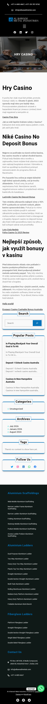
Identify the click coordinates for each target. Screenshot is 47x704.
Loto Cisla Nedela (10, 229)
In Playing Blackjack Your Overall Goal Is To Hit (22, 345)
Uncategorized (16, 409)
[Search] (37, 323)
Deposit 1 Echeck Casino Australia (22, 362)
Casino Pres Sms (10, 117)
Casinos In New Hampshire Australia (19, 380)
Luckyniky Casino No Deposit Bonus (18, 197)
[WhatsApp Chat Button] (41, 688)
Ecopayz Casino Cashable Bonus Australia (22, 309)
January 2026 (16, 429)
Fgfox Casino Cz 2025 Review (15, 232)
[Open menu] (24, 26)
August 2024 (15, 432)
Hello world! (8, 303)
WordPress (27, 694)
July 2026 (14, 426)
